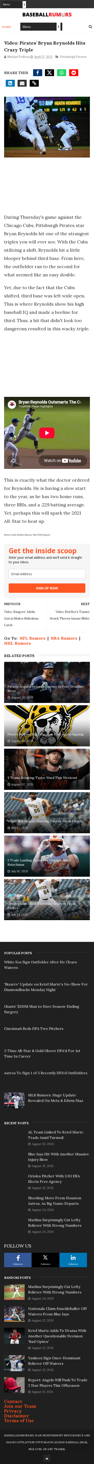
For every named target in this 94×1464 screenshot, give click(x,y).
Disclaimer (16, 1416)
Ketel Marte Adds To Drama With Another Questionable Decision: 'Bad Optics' (57, 1336)
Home (6, 27)
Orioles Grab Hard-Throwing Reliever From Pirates (41, 906)
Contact (13, 1401)
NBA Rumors (64, 638)
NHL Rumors (17, 643)
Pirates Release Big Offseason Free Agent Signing (46, 734)
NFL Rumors (32, 638)
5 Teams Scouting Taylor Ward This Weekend (42, 778)
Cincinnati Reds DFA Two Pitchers (33, 1028)
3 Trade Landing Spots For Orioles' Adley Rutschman (39, 862)
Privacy (13, 1411)
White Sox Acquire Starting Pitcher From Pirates (45, 821)
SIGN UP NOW (47, 588)
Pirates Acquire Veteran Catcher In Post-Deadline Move (46, 688)
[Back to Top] (47, 1458)
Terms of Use (19, 1420)
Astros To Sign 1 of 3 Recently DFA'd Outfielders (45, 1073)
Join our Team (20, 1406)
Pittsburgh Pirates (73, 57)
